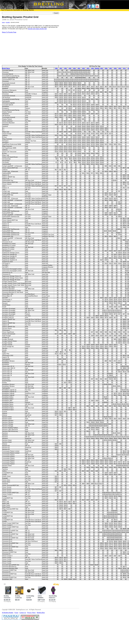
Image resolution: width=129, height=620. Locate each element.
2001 (79, 68)
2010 (124, 68)
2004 (92, 68)
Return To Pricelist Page (9, 32)
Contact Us (22, 612)
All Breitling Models (7, 612)
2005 (101, 68)
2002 (83, 68)
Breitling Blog (41, 612)
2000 (74, 68)
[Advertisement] (31, 49)
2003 (88, 68)
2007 (110, 68)
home (3, 22)
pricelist (8, 22)
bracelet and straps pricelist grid (37, 28)
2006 (106, 68)
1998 (65, 68)
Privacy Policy (31, 612)
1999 (69, 68)
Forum (16, 612)
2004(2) (97, 68)
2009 (119, 68)
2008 (115, 68)
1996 (56, 68)
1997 (60, 68)
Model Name (6, 68)
